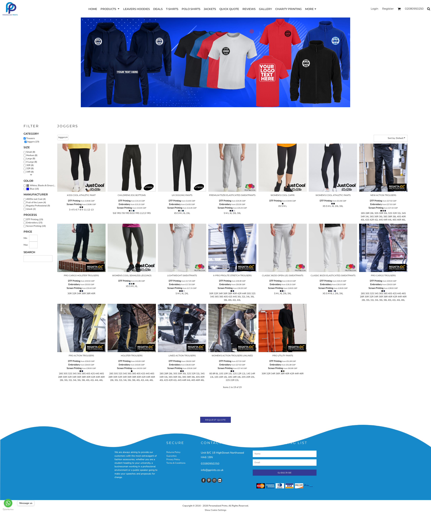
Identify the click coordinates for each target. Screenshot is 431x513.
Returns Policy (173, 452)
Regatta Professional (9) (38, 205)
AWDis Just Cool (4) (36, 199)
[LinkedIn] (219, 480)
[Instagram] (214, 480)
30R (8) (30, 165)
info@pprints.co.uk (212, 470)
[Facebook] (203, 480)
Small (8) (30, 151)
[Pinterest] (209, 480)
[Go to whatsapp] (8, 503)
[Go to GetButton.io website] (8, 509)
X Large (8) (31, 161)
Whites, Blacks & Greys (41, 185)
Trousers (30, 138)
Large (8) (30, 158)
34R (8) (30, 171)
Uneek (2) (31, 209)
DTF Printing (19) (34, 219)
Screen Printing (74, 204)
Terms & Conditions (175, 463)
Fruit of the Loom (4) (36, 202)
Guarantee (171, 455)
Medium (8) (31, 155)
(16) (34, 188)
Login (374, 8)
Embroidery (124, 204)
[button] (110, 9)
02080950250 (210, 464)
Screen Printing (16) (36, 226)
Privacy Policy (173, 459)
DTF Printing (74, 200)
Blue (32, 188)
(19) (43, 185)
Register (388, 8)
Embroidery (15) (34, 222)
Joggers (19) (33, 141)
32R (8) (30, 168)
